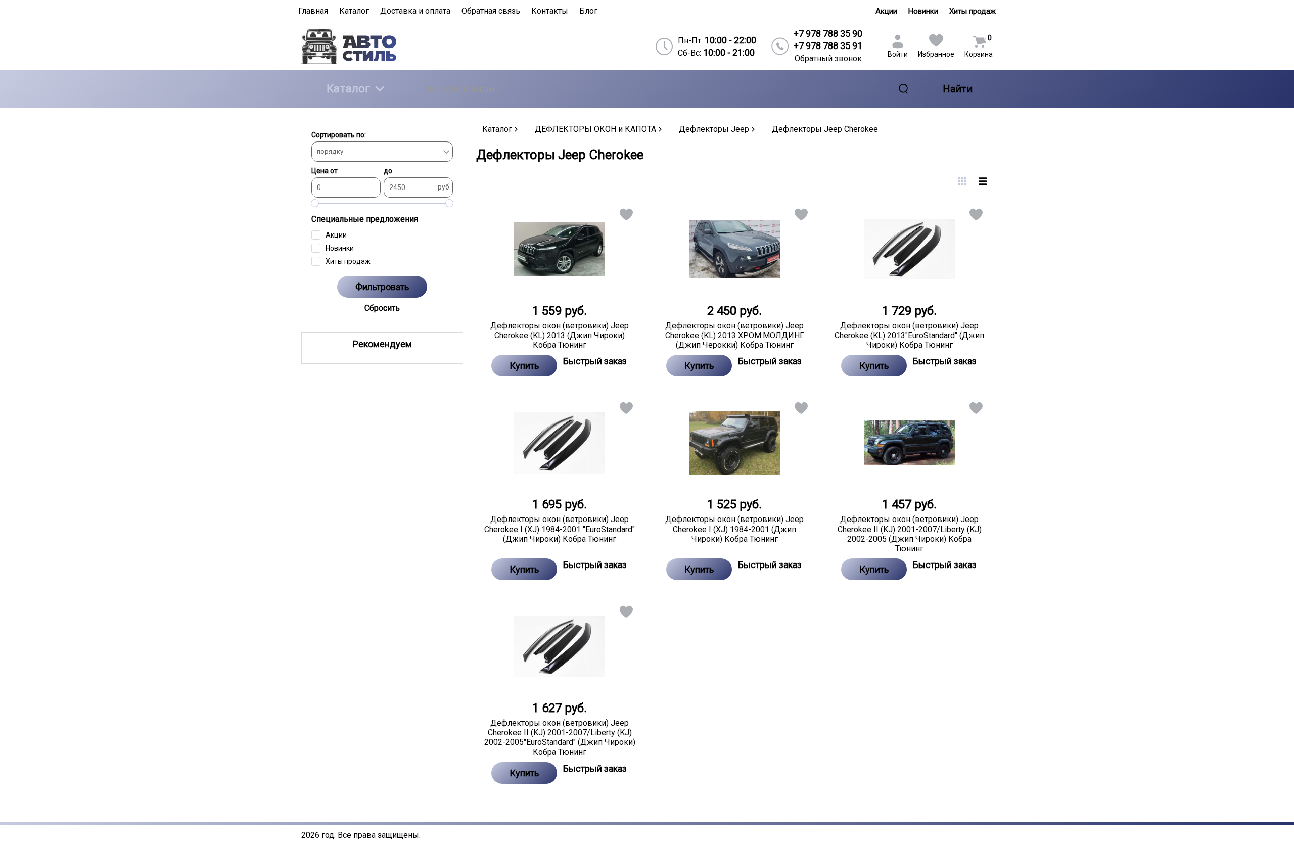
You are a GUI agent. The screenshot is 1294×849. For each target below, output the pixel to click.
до (388, 171)
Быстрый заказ (595, 361)
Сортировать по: (338, 135)
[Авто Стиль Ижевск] (384, 46)
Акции (886, 11)
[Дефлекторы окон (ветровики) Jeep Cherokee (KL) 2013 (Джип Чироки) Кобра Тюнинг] (559, 249)
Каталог (348, 88)
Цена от (324, 171)
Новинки (923, 11)
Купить (524, 365)
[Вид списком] (983, 181)
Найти (958, 89)
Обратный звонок (828, 58)
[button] (625, 216)
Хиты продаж (972, 11)
